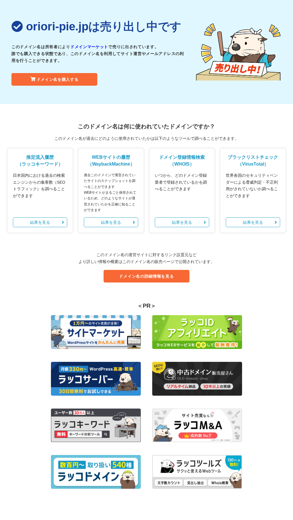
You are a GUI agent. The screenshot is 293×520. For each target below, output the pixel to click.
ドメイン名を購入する (58, 79)
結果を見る (40, 222)
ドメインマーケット (89, 46)
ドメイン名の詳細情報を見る (146, 276)
